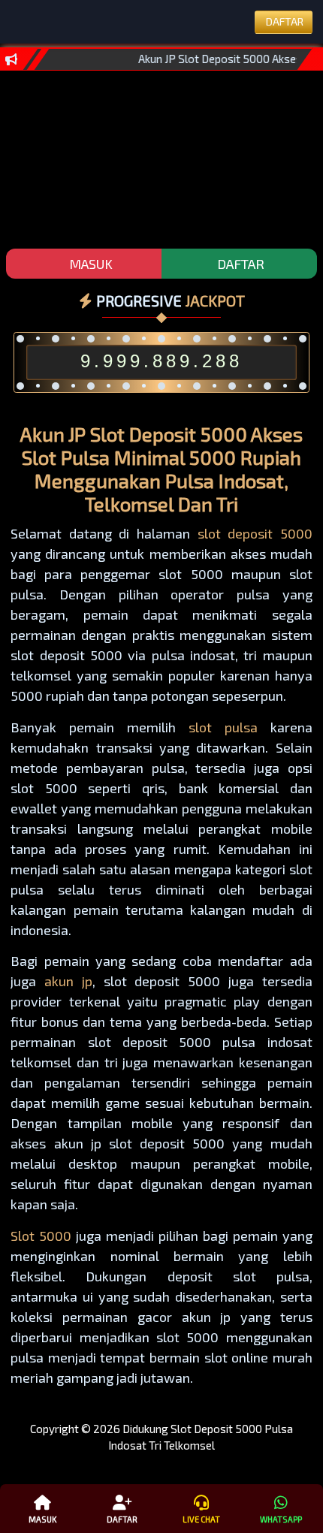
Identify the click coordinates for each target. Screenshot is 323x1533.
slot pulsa (223, 727)
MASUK (89, 263)
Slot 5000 (41, 1235)
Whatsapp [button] (281, 1519)
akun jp (68, 981)
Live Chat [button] (201, 1519)
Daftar (122, 1519)
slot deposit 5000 (255, 533)
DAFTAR (239, 263)
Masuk (42, 1519)
